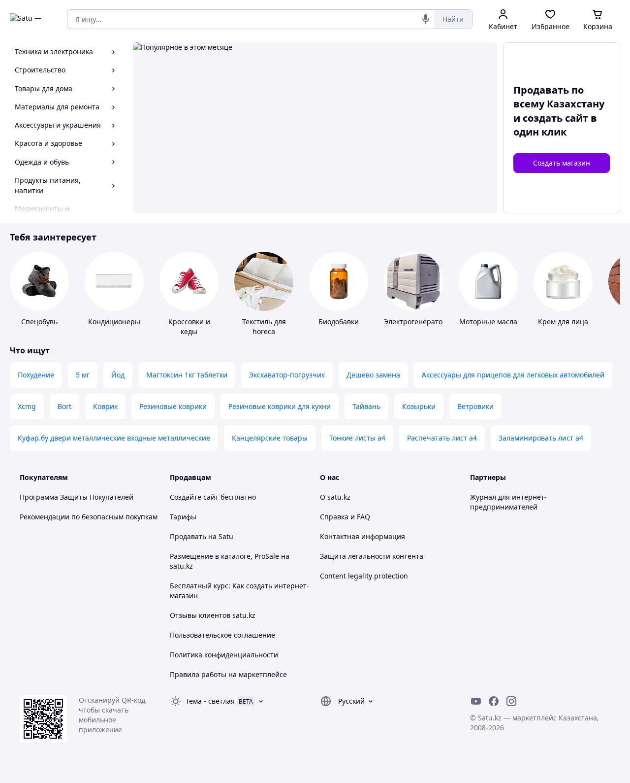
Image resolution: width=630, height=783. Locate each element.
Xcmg (27, 406)
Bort (64, 406)
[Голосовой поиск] (425, 19)
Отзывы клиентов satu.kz (212, 615)
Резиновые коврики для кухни (279, 406)
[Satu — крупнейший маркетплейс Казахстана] (31, 19)
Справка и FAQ (345, 516)
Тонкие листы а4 (357, 438)
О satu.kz (335, 497)
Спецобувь (39, 321)
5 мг (83, 374)
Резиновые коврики (173, 406)
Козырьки (419, 406)
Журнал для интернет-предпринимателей (508, 501)
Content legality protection (364, 575)
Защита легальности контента (371, 556)
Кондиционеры (114, 321)
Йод (118, 374)
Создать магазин (561, 163)
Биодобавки (338, 321)
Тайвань (366, 406)
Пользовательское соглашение (222, 635)
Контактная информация (362, 536)
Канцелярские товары (270, 438)
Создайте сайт (194, 497)
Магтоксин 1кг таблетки (186, 374)
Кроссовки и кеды (189, 326)
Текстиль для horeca (264, 326)
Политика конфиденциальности (224, 654)
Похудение (36, 374)
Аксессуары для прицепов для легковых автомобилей (513, 374)
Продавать (188, 536)
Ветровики (475, 406)
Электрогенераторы (418, 321)
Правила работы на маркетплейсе (228, 674)
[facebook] (494, 701)
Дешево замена (373, 374)
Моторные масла (488, 321)
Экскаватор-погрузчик (287, 374)
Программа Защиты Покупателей (76, 497)
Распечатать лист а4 (442, 438)
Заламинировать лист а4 (541, 438)
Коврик (105, 406)
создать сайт (555, 118)
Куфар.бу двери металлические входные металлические (114, 438)
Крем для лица (563, 321)
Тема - (210, 701)
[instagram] (511, 701)
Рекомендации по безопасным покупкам (89, 516)
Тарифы (183, 516)
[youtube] (476, 701)
